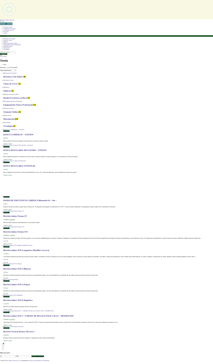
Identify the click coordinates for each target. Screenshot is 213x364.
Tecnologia (6, 49)
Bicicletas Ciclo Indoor (9, 38)
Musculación (6, 47)
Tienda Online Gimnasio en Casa (13, 360)
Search (3, 54)
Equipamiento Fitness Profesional (12, 44)
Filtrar (37, 356)
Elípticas (5, 41)
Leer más (5, 241)
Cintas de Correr (7, 40)
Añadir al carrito (7, 143)
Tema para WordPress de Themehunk (39, 360)
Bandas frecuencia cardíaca (10, 43)
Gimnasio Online (7, 46)
